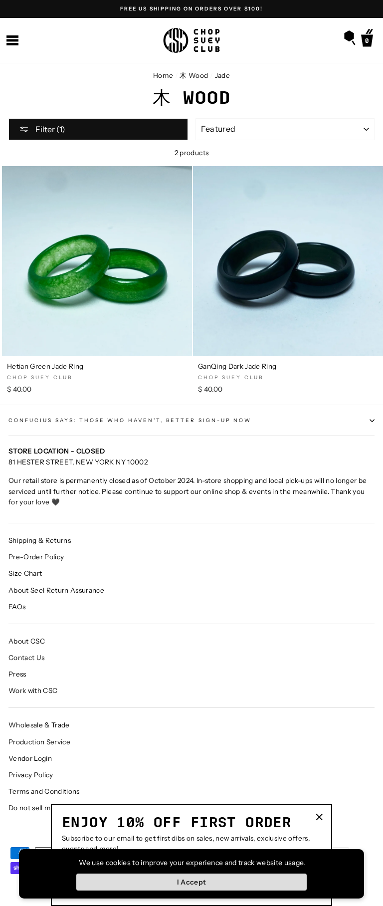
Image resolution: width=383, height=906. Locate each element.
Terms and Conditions (44, 791)
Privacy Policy (30, 775)
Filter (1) (49, 129)
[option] (191, 9)
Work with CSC (32, 690)
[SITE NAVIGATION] (12, 40)
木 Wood (194, 75)
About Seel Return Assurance (56, 590)
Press (17, 674)
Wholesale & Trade (39, 725)
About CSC (26, 641)
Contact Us (26, 658)
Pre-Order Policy (36, 557)
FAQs (16, 607)
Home (163, 75)
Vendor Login (30, 758)
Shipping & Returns (39, 540)
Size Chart (25, 573)
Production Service (39, 742)
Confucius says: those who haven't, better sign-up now (129, 420)
